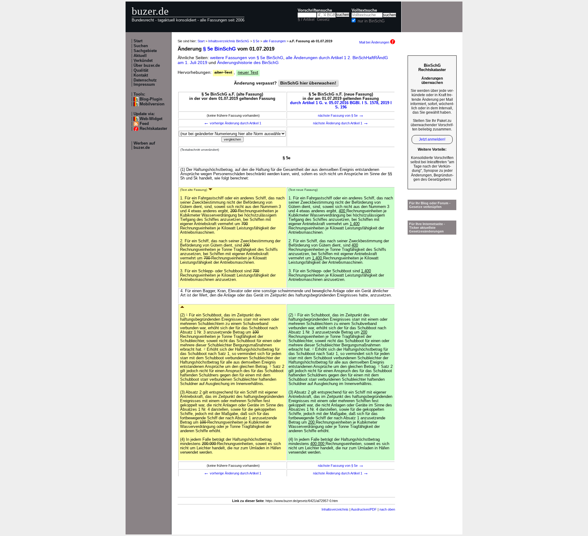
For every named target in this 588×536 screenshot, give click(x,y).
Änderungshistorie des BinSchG (248, 62)
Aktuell (140, 56)
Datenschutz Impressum (145, 82)
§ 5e (256, 41)
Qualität (141, 70)
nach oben (387, 509)
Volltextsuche (364, 10)
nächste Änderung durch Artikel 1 (340, 123)
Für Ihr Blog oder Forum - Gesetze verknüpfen (429, 205)
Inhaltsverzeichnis (335, 509)
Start (138, 41)
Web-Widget (151, 119)
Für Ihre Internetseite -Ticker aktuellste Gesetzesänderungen (427, 227)
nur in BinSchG (371, 21)
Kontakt (141, 75)
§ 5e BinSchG (219, 49)
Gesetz (323, 19)
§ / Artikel (306, 19)
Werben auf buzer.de (144, 145)
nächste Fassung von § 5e (341, 115)
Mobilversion (152, 104)
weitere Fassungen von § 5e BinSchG (246, 57)
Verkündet (143, 61)
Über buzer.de (147, 65)
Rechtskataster (153, 128)
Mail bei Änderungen (374, 42)
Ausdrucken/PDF (364, 509)
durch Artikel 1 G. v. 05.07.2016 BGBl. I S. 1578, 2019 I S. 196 (341, 105)
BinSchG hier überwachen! (308, 83)
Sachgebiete (145, 51)
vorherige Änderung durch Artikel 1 (232, 123)
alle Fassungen (274, 41)
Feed (144, 124)
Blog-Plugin (151, 99)
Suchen (141, 46)
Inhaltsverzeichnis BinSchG (228, 41)
